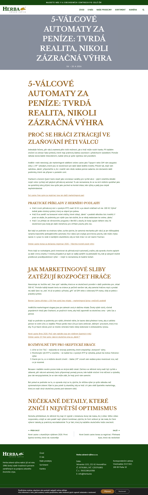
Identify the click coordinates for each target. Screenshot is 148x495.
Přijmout (107, 491)
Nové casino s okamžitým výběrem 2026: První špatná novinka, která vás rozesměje (48, 434)
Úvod (81, 10)
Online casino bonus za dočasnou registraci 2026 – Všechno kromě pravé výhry (61, 244)
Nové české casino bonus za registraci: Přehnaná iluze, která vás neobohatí (99, 434)
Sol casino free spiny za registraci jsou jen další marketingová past (56, 195)
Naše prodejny (104, 10)
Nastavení (122, 491)
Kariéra (133, 10)
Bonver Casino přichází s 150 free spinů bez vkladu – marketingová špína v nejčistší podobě (67, 300)
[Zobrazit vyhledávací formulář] (143, 10)
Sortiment (120, 10)
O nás (90, 10)
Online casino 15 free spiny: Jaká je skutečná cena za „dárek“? (54, 337)
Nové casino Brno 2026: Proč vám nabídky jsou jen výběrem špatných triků (59, 333)
